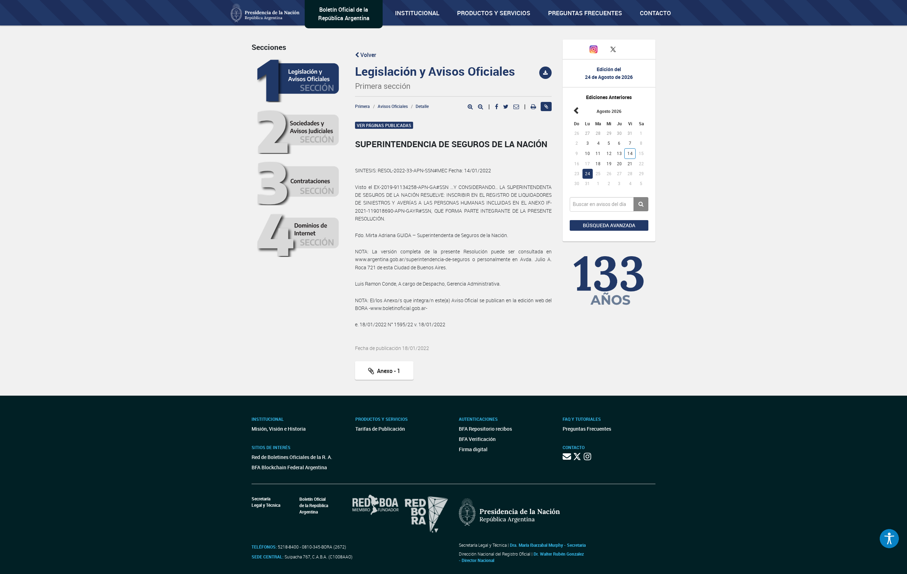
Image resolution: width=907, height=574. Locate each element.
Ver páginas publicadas (384, 125)
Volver (367, 55)
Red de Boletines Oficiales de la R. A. (292, 457)
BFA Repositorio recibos (485, 428)
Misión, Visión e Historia (279, 428)
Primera (362, 106)
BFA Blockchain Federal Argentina (289, 467)
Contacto (655, 13)
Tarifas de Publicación (380, 428)
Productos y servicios (493, 13)
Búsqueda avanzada (609, 225)
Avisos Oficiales (393, 106)
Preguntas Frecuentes (585, 13)
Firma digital (473, 449)
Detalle (422, 106)
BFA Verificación (477, 439)
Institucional (417, 13)
